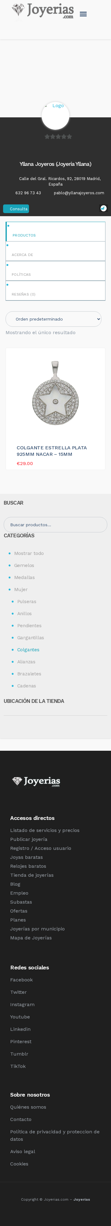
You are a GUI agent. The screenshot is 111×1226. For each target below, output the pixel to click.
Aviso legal (22, 1151)
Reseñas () (23, 294)
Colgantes (28, 650)
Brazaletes (29, 674)
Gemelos (24, 565)
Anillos (24, 613)
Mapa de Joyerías (31, 938)
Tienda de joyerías (32, 875)
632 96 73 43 (28, 193)
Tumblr (19, 1054)
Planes (18, 920)
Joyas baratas (26, 857)
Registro (19, 848)
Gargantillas (30, 637)
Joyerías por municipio (37, 929)
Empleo (19, 893)
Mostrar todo (29, 553)
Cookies (19, 1164)
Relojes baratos (28, 866)
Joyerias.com (56, 1199)
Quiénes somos (28, 1107)
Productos (24, 235)
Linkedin (20, 1029)
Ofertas (18, 911)
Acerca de (22, 255)
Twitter (18, 992)
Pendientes (29, 625)
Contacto (20, 1119)
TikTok (18, 1066)
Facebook (21, 980)
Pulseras (26, 601)
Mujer (21, 589)
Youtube (20, 1017)
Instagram (22, 1004)
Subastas (21, 902)
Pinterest (20, 1041)
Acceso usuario (53, 848)
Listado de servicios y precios (45, 830)
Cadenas (26, 686)
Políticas (21, 274)
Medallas (24, 577)
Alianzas (26, 662)
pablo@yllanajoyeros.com (79, 193)
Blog (15, 884)
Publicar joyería (28, 839)
